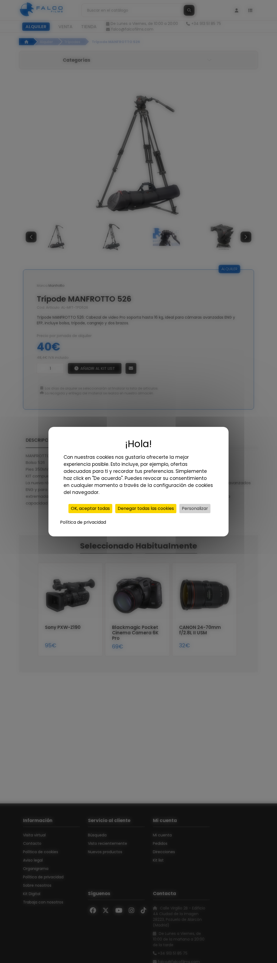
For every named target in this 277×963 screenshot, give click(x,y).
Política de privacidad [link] (83, 522)
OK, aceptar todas (90, 508)
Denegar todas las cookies (146, 508)
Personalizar (195, 508)
